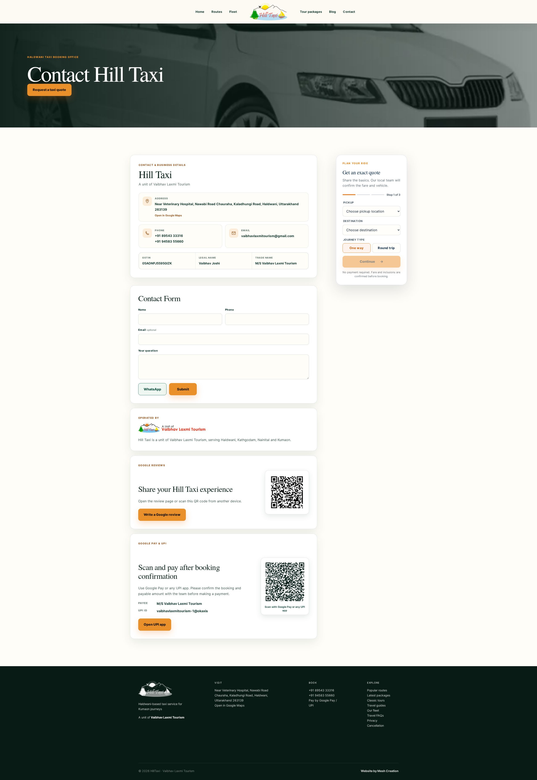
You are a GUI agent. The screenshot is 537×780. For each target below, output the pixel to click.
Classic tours (376, 700)
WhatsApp (152, 389)
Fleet (233, 11)
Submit (183, 389)
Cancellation (375, 725)
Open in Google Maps (229, 705)
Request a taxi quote (49, 90)
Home (200, 11)
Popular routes (377, 690)
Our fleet (373, 710)
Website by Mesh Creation (380, 771)
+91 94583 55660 (169, 241)
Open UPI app (155, 624)
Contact (349, 11)
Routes (216, 11)
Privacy (372, 720)
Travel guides (376, 705)
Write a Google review (162, 514)
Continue (371, 261)
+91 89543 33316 (169, 236)
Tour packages (311, 11)
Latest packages (378, 695)
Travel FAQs (375, 715)
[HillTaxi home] (268, 12)
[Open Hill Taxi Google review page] (287, 492)
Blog (332, 11)
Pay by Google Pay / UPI (323, 703)
